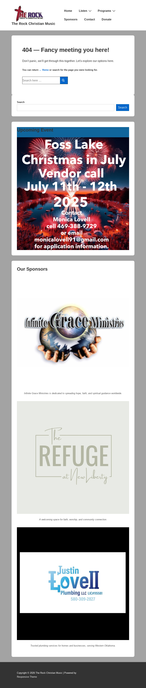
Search (21, 102)
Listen (83, 10)
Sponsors (70, 19)
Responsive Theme (27, 676)
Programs (104, 10)
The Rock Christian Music (33, 24)
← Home (44, 70)
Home (68, 10)
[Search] (64, 80)
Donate (106, 19)
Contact (89, 19)
